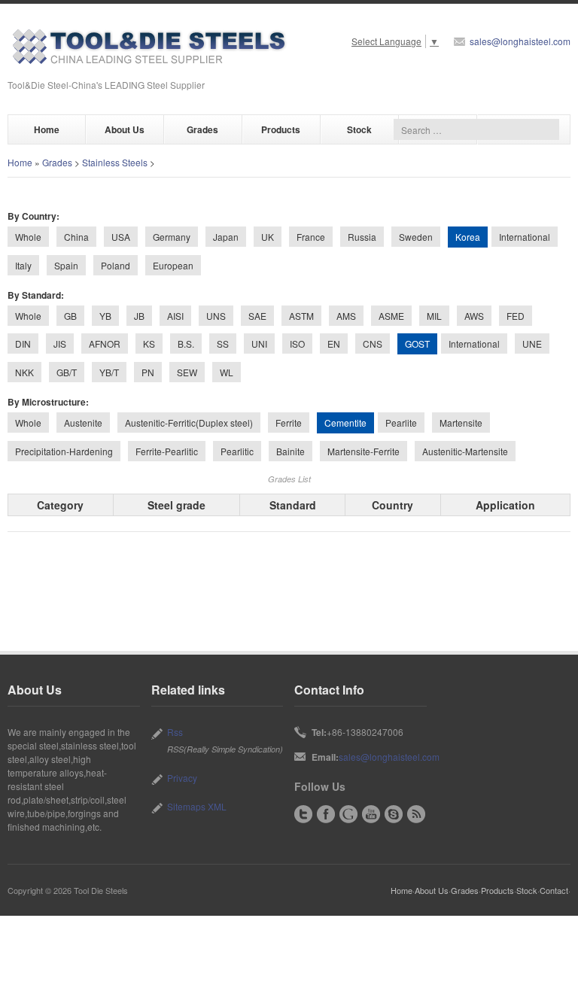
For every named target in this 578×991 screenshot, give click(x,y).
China (76, 236)
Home (46, 129)
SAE (257, 315)
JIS (59, 343)
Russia (362, 236)
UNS (216, 315)
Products (280, 129)
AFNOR (104, 343)
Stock (359, 129)
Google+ (348, 814)
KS (149, 343)
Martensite (461, 422)
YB (105, 315)
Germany (171, 236)
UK (267, 236)
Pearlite (401, 422)
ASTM (301, 315)
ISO (297, 343)
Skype (394, 814)
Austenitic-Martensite (465, 451)
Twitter (303, 814)
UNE (532, 343)
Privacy (182, 777)
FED (516, 315)
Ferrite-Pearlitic (166, 451)
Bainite (290, 451)
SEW (187, 372)
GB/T (66, 372)
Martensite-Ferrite (363, 451)
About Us (124, 129)
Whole (28, 236)
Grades (202, 129)
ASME (391, 315)
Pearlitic (237, 451)
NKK (24, 372)
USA (120, 236)
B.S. (186, 343)
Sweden (416, 236)
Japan (226, 236)
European (173, 265)
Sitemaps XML (197, 806)
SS (223, 343)
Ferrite (288, 422)
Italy (23, 265)
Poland (115, 265)
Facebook (326, 814)
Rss (175, 731)
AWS (474, 315)
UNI (259, 343)
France (311, 236)
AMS (346, 315)
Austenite (83, 422)
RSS (416, 814)
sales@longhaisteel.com (520, 41)
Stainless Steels (115, 162)
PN (147, 372)
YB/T (109, 372)
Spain (66, 265)
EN (333, 343)
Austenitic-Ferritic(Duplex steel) (189, 422)
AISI (175, 315)
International (524, 236)
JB (139, 315)
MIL (434, 315)
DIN (23, 343)
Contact (554, 890)
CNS (372, 343)
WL (226, 372)
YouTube (371, 814)
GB (70, 315)
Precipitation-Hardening (64, 451)
